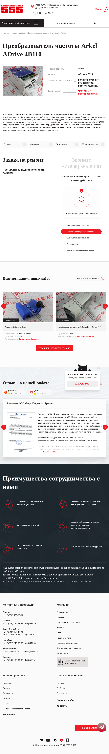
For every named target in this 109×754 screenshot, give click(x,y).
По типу (60, 683)
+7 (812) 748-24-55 (11, 634)
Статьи (60, 633)
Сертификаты (9, 714)
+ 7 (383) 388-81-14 (14, 651)
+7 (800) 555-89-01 (42, 13)
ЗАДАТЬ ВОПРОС (82, 384)
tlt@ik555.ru (30, 660)
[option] (27, 316)
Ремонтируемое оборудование (16, 23)
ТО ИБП (6, 703)
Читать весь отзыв (47, 452)
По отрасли (62, 693)
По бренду (61, 688)
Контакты (62, 706)
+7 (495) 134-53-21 (14, 623)
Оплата (6, 688)
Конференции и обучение (69, 648)
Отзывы (60, 617)
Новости (60, 627)
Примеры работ (66, 700)
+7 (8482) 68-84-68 (14, 660)
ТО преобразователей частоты (17, 709)
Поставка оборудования (68, 643)
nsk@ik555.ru (31, 651)
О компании (62, 612)
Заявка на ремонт (90, 728)
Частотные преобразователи (29, 339)
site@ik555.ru (31, 623)
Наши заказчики (64, 638)
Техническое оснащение (68, 622)
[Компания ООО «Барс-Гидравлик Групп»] (21, 432)
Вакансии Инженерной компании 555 (75, 662)
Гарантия (7, 683)
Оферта (6, 698)
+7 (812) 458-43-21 (14, 632)
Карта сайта (62, 653)
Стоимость (8, 693)
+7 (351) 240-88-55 (14, 643)
